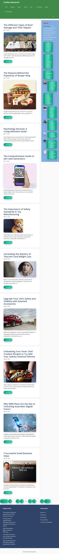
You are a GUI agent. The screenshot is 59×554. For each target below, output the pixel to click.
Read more (8, 61)
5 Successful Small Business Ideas (18, 454)
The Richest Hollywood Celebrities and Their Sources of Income (48, 47)
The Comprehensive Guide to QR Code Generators (19, 157)
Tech (6, 7)
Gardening (39, 7)
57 (21, 501)
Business (12, 7)
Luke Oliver (46, 26)
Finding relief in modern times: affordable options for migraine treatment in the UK (48, 61)
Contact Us (43, 515)
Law (31, 7)
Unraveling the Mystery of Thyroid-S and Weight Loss (17, 255)
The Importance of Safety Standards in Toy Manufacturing (17, 212)
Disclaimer (43, 517)
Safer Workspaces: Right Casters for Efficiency (8, 530)
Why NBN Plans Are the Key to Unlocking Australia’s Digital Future (19, 406)
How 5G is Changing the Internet (52, 135)
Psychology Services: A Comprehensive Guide (15, 130)
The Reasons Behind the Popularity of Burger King (17, 74)
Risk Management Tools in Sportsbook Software (52, 144)
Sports (19, 7)
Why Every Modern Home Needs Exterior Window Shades (52, 112)
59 (30, 501)
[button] (53, 16)
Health (25, 7)
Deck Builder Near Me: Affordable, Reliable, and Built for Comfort (48, 99)
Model (46, 7)
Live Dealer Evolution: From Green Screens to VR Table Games (52, 86)
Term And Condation (46, 522)
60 (34, 501)
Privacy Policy (44, 520)
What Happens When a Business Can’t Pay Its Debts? (52, 125)
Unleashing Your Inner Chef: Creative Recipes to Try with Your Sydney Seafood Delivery (19, 354)
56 (17, 501)
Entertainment (8, 11)
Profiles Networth (11, 2)
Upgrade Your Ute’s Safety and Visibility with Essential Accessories (20, 301)
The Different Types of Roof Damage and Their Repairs (18, 26)
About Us (43, 512)
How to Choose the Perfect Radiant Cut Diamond (52, 155)
